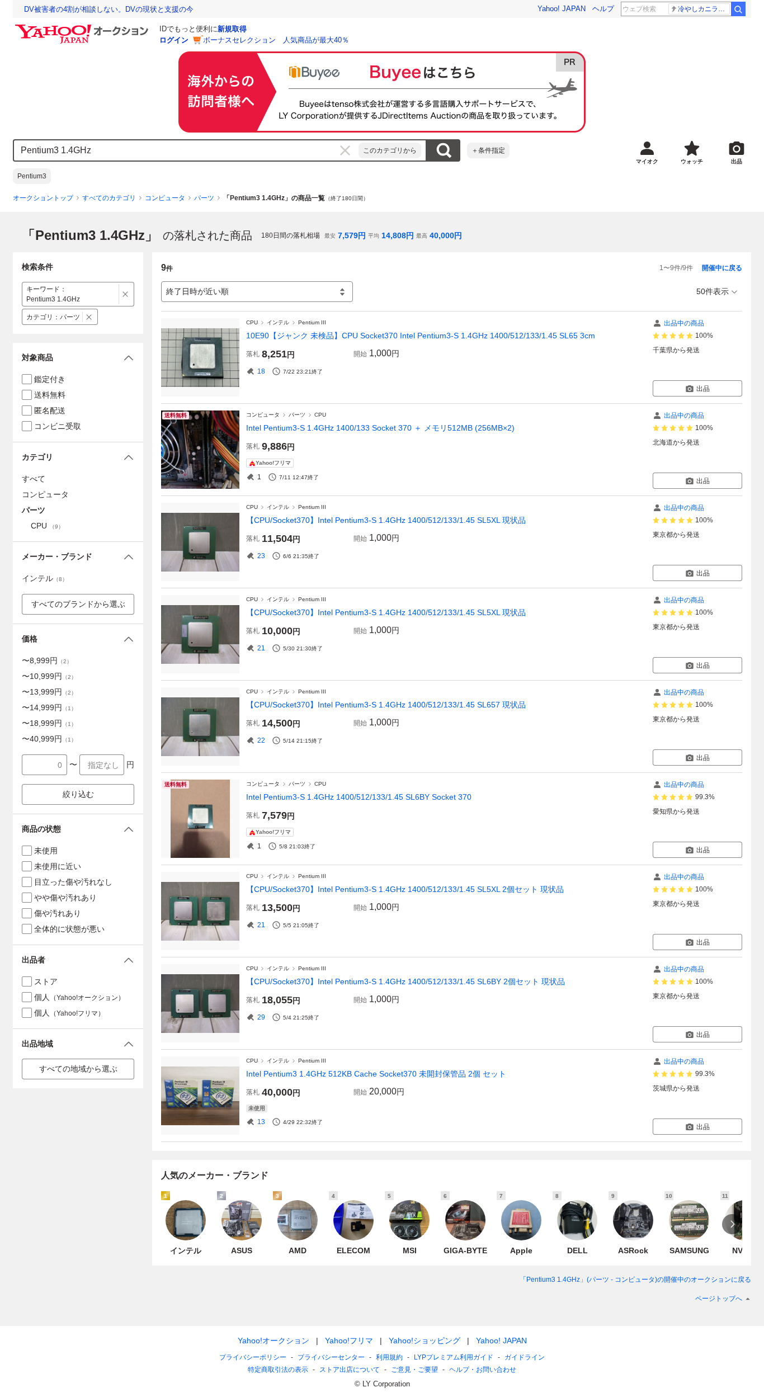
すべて (33, 478)
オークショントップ (43, 198)
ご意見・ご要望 (414, 1370)
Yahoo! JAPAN (561, 8)
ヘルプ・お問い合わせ (482, 1370)
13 (261, 1122)
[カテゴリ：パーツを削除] (89, 317)
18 (261, 371)
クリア (345, 150)
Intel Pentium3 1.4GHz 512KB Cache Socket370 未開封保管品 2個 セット (376, 1073)
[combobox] (186, 150)
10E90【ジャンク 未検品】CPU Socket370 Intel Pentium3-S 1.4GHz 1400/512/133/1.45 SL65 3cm (420, 335)
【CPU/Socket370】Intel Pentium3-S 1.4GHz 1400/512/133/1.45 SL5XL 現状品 (386, 520)
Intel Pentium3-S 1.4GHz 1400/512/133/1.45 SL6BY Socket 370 (358, 796)
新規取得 (232, 29)
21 (261, 648)
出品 (703, 389)
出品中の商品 (684, 323)
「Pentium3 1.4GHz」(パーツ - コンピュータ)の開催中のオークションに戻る (635, 1279)
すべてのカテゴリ (109, 198)
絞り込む (78, 794)
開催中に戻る (722, 268)
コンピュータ (165, 198)
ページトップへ (718, 1298)
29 (261, 1017)
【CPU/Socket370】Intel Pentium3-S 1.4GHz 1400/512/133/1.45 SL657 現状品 (386, 704)
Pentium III (312, 322)
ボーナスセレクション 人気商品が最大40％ (276, 40)
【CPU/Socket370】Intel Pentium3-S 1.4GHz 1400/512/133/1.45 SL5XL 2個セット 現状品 (405, 889)
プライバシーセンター (331, 1357)
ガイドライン (524, 1357)
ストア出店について (349, 1370)
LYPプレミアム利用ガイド (453, 1357)
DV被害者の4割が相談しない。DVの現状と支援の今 (109, 9)
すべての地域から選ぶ (78, 1068)
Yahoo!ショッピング (424, 1340)
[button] (78, 357)
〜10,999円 (49, 676)
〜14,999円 (49, 707)
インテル (278, 322)
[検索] (738, 9)
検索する (443, 150)
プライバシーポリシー (252, 1357)
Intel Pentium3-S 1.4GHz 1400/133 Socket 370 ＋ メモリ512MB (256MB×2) (380, 427)
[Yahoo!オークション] (83, 27)
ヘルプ (603, 8)
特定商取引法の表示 (278, 1370)
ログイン (173, 40)
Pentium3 (31, 176)
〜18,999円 (49, 723)
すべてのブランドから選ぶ (78, 604)
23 (261, 556)
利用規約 (389, 1357)
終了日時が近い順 (197, 291)
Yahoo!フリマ (349, 1340)
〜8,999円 (47, 660)
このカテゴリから (390, 150)
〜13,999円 (49, 691)
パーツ (204, 198)
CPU (252, 322)
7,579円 (352, 235)
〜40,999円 (49, 738)
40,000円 (446, 235)
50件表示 (712, 291)
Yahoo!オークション (273, 1340)
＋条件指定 (488, 150)
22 (261, 740)
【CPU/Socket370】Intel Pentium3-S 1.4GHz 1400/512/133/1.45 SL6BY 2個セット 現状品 (405, 981)
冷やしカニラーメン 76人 (704, 9)
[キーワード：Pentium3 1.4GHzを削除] (125, 294)
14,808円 (397, 235)
